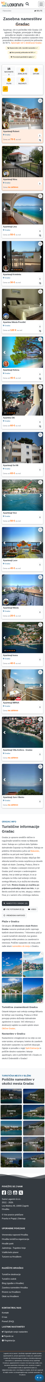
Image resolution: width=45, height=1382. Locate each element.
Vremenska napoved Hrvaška (15, 1235)
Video (33, 909)
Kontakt (5, 1313)
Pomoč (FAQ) (8, 1321)
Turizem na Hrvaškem (11, 1257)
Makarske (34, 851)
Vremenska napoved (15, 915)
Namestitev (7, 11)
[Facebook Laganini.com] (4, 1192)
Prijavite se (8, 1336)
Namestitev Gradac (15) (17, 903)
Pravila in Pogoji (9, 1218)
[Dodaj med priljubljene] (40, 101)
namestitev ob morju (21, 946)
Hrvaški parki (8, 1244)
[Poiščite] (28, 4)
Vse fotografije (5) (15, 909)
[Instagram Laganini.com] (10, 1192)
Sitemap (21, 1218)
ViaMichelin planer (10, 1252)
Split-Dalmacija (32, 1048)
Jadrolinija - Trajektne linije (14, 1248)
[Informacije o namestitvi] (40, 135)
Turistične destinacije (11, 1274)
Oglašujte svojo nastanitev (16, 1332)
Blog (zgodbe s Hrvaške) (13, 1283)
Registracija (9, 1340)
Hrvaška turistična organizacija (15, 1239)
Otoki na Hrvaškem (10, 1296)
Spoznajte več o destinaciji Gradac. (26, 43)
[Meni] (41, 4)
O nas (4, 1317)
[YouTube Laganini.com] (15, 1192)
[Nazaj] (6, 113)
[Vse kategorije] (5, 89)
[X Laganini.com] (21, 1192)
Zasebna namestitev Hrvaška (15, 1288)
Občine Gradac (8, 1028)
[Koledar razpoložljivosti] (40, 140)
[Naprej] (38, 113)
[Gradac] (12, 964)
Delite (39, 11)
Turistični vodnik (9, 1279)
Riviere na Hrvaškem (11, 1292)
